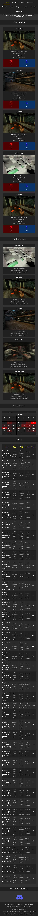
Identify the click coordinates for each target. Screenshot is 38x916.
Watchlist (33, 7)
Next (27, 412)
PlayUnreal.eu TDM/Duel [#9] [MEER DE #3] (6, 812)
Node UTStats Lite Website (12, 904)
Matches (14, 2)
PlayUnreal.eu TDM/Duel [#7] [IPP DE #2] (6, 783)
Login (18, 7)
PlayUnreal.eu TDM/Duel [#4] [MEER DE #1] (6, 745)
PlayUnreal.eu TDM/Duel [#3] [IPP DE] (6, 714)
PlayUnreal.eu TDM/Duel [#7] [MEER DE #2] (6, 793)
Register (25, 7)
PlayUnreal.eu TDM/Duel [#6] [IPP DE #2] (6, 773)
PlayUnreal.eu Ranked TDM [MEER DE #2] (6, 555)
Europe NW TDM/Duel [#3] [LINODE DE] (6, 474)
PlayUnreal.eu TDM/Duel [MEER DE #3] (6, 879)
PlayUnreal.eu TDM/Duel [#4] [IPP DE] (6, 735)
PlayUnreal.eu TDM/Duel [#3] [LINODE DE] (6, 724)
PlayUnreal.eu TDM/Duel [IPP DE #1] (6, 831)
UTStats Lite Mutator (28, 904)
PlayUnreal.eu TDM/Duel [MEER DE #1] (6, 859)
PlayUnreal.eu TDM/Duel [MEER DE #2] (6, 869)
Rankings (30, 2)
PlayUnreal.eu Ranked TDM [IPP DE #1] (6, 525)
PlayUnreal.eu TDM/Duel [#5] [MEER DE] (6, 762)
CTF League (19, 11)
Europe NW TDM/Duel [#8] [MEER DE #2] (6, 515)
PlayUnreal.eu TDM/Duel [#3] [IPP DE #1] (6, 705)
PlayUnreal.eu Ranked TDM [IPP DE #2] (6, 535)
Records (4, 7)
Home (7, 2)
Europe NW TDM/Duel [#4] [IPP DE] (6, 485)
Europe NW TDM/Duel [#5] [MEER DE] (6, 495)
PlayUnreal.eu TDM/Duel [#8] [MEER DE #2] (6, 803)
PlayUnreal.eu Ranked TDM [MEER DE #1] (6, 545)
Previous (10, 412)
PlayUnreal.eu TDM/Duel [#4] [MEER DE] (6, 754)
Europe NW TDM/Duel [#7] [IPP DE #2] (6, 505)
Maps (11, 7)
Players (22, 2)
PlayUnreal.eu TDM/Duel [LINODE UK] (6, 850)
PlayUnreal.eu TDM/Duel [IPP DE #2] (6, 841)
